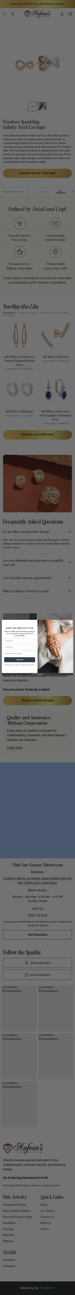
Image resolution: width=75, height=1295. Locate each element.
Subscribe (19, 660)
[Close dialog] (70, 622)
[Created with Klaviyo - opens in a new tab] (37, 674)
